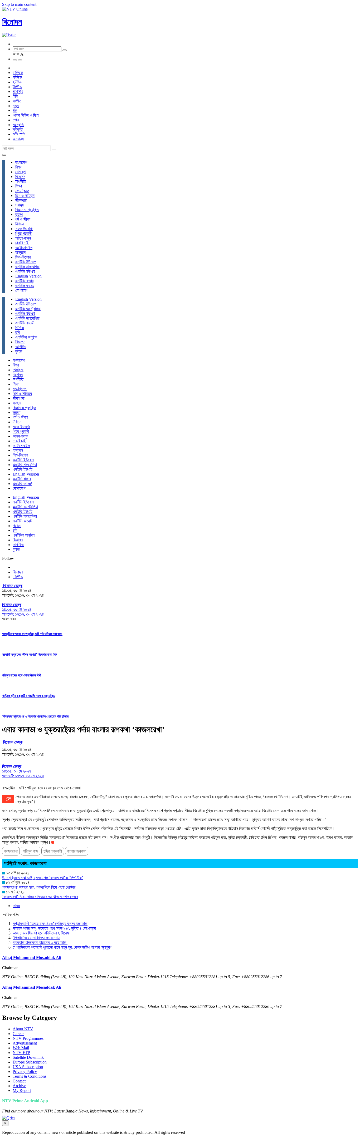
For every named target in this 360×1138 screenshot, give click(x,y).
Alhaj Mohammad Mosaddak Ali (31, 957)
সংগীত (17, 101)
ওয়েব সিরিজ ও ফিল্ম (25, 115)
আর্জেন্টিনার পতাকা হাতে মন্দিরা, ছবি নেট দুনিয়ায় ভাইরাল (32, 634)
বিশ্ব (18, 167)
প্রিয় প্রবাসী (23, 233)
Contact (19, 1081)
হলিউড (17, 82)
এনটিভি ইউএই (25, 271)
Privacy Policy (25, 1071)
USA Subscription (28, 1067)
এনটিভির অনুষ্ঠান (26, 337)
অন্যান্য (18, 139)
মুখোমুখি (18, 91)
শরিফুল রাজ (30, 851)
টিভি (15, 96)
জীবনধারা (21, 200)
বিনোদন (12, 22)
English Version (28, 276)
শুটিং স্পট (19, 134)
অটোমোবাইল (23, 247)
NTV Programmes (28, 1038)
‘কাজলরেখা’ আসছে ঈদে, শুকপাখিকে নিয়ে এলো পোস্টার (38, 887)
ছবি (17, 332)
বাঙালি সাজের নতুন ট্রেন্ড (28, 696)
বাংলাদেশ (21, 162)
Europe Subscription (30, 1062)
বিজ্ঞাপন (20, 342)
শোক (16, 120)
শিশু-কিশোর (23, 257)
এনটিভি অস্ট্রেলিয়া (28, 308)
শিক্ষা (18, 186)
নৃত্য (16, 105)
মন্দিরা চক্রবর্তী (52, 851)
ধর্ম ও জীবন (22, 219)
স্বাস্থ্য (19, 205)
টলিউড (17, 87)
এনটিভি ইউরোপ (25, 262)
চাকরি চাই (21, 243)
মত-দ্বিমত (22, 191)
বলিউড (17, 77)
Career (18, 1033)
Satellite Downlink (28, 1057)
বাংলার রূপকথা (76, 851)
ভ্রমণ (19, 214)
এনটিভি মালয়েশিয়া (27, 266)
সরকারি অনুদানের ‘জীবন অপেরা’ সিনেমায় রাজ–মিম (29, 654)
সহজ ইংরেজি (24, 228)
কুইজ (18, 351)
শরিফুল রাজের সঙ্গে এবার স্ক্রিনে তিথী (21, 675)
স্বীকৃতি (18, 129)
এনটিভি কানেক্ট (24, 285)
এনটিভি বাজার (24, 281)
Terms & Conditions (29, 1076)
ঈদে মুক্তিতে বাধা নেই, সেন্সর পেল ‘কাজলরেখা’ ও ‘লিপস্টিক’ (42, 877)
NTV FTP (21, 1052)
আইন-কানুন (23, 238)
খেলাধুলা (20, 172)
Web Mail (21, 1048)
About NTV (23, 1029)
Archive (19, 1085)
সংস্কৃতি (18, 124)
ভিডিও (19, 327)
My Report (22, 1090)
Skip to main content (19, 4)
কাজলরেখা (11, 851)
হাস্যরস (20, 252)
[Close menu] (4, 155)
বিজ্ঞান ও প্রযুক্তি (27, 209)
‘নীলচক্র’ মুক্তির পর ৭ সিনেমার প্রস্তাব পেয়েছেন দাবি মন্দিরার (35, 716)
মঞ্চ (15, 110)
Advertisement (25, 1043)
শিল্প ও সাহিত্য (25, 195)
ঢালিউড (18, 72)
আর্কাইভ (20, 346)
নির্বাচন (19, 224)
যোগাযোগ (21, 290)
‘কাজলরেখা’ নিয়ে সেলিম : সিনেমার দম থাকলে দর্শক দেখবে (40, 896)
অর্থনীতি (20, 181)
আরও (16, 905)
